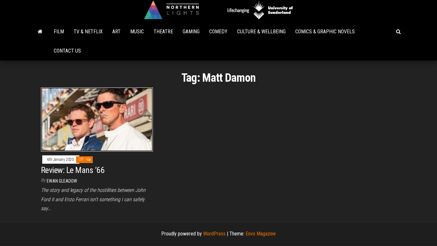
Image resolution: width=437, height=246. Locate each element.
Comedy (218, 32)
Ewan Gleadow (62, 181)
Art (116, 32)
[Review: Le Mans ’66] (97, 119)
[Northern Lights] (40, 31)
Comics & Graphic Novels (325, 32)
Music (137, 32)
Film (59, 32)
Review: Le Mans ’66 (72, 170)
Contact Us (67, 51)
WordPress (214, 234)
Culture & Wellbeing (261, 32)
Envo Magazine (261, 234)
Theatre (163, 32)
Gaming (191, 32)
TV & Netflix (88, 32)
